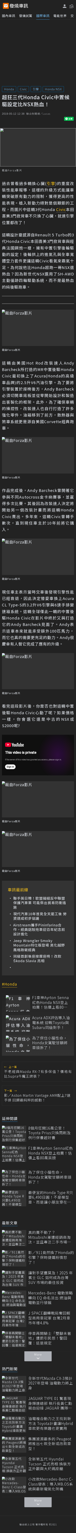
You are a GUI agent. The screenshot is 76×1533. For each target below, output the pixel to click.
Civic (23, 89)
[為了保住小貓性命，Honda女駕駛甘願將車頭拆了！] (18, 1044)
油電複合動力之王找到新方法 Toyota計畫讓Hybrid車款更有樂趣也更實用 (50, 1423)
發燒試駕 (25, 15)
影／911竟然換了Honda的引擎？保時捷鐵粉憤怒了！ (51, 1257)
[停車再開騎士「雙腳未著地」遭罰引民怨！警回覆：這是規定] (14, 1339)
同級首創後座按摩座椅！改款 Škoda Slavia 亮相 (37, 958)
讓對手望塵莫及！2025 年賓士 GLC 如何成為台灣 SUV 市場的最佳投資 (50, 1277)
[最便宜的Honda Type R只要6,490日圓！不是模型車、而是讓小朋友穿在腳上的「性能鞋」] (14, 1198)
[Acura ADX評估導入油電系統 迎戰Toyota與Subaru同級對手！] (18, 1023)
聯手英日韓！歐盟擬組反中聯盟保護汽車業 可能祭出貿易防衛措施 (39, 903)
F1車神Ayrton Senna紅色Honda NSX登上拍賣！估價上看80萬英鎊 (50, 1002)
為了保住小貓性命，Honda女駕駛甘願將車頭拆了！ (50, 1043)
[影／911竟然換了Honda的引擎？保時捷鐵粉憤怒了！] (14, 1258)
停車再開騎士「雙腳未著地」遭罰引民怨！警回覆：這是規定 (49, 1338)
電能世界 (60, 15)
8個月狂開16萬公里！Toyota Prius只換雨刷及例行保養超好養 (49, 1133)
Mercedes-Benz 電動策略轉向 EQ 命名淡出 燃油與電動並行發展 (50, 1298)
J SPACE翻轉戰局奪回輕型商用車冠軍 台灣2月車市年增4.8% (49, 1318)
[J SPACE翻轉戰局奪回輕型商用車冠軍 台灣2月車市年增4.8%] (14, 1319)
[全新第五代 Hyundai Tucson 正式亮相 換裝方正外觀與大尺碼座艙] (14, 1465)
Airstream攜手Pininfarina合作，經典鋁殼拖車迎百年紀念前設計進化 (39, 929)
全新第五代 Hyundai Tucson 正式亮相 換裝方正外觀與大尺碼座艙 (49, 1464)
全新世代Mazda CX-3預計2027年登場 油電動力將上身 (50, 1383)
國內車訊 (8, 15)
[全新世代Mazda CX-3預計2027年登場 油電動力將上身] (14, 1384)
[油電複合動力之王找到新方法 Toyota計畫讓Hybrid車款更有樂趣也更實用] (14, 1424)
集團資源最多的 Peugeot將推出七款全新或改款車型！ (49, 1443)
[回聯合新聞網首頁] (6, 6)
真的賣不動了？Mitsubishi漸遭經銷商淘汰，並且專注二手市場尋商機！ (49, 1237)
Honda (9, 89)
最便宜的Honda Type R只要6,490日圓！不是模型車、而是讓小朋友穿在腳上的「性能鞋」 (50, 1197)
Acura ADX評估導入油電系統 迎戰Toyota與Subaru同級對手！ (51, 1022)
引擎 (36, 89)
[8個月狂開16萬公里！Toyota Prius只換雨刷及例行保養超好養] (14, 1134)
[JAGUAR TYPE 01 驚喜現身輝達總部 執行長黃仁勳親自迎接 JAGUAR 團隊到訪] (14, 1404)
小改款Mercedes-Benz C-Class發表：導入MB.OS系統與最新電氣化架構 (50, 1484)
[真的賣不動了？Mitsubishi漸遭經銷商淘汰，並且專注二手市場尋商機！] (14, 1238)
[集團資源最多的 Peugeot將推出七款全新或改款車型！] (14, 1444)
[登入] (64, 6)
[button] (71, 6)
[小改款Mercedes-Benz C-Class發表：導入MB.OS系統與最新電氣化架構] (14, 1485)
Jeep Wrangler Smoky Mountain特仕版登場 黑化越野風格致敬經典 (39, 945)
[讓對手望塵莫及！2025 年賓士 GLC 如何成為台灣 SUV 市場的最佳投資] (14, 1278)
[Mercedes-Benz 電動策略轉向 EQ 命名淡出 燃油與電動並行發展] (14, 1299)
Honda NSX (53, 89)
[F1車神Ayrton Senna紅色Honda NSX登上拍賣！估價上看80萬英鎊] (18, 1003)
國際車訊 (42, 15)
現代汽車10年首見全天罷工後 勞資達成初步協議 (40, 916)
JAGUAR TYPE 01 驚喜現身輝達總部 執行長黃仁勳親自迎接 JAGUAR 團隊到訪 (50, 1403)
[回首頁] (19, 6)
